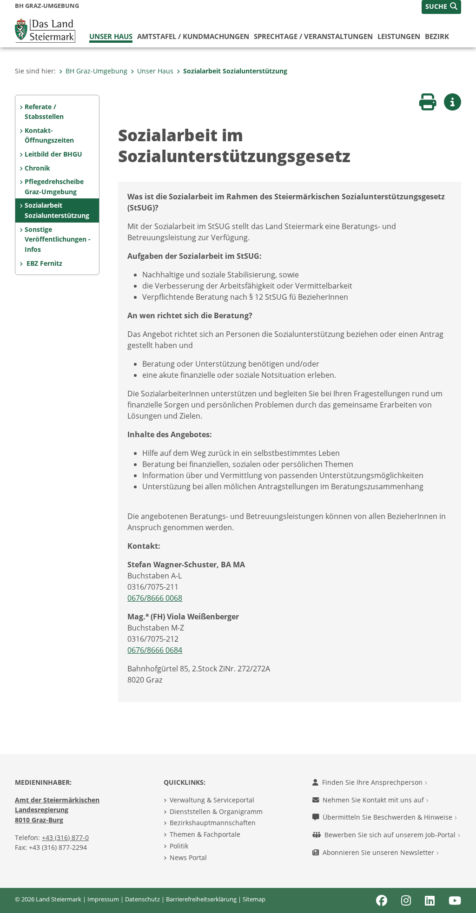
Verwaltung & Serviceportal (212, 799)
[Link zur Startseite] (45, 30)
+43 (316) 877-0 (65, 837)
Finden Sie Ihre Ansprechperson (373, 782)
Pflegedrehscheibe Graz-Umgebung (54, 186)
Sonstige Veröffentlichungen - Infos (58, 239)
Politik (179, 845)
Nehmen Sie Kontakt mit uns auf (374, 799)
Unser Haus (110, 36)
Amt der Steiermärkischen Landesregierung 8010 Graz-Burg (57, 809)
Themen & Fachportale (205, 834)
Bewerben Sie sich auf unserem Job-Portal (390, 834)
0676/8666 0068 (154, 598)
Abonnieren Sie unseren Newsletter (379, 852)
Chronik (37, 168)
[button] (441, 7)
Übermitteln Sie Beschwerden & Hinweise (388, 817)
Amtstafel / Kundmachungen (193, 36)
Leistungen (398, 36)
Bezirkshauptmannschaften (213, 822)
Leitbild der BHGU (53, 154)
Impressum (103, 899)
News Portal (188, 857)
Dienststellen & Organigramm (216, 811)
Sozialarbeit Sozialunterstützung (235, 70)
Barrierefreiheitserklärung (201, 899)
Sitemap (254, 899)
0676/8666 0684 (154, 650)
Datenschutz (142, 899)
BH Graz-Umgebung (96, 70)
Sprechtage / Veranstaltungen (313, 36)
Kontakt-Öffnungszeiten (49, 135)
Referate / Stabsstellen (44, 111)
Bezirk (437, 36)
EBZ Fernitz (43, 263)
